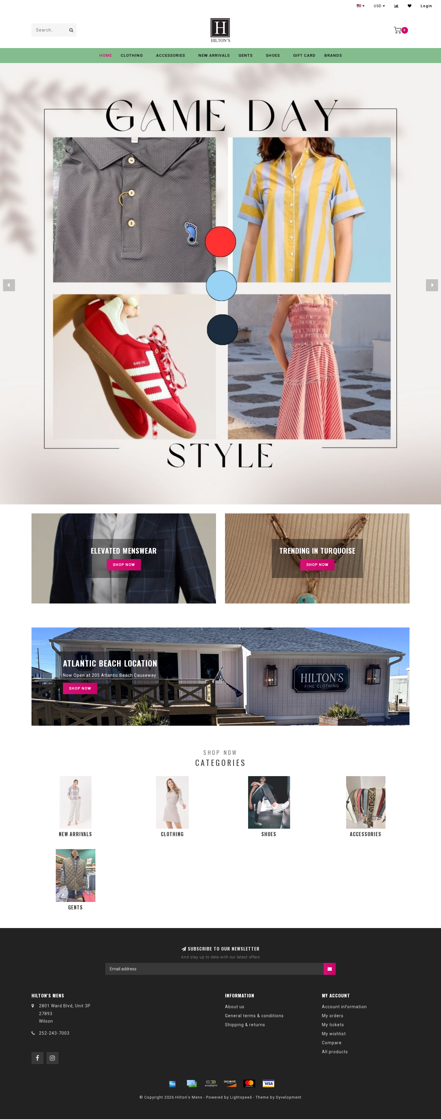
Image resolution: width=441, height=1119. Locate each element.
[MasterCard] (249, 1083)
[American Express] (172, 1083)
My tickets (333, 1024)
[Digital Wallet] (210, 1083)
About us (234, 1006)
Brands (333, 55)
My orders (333, 1015)
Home (105, 55)
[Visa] (268, 1083)
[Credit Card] (191, 1083)
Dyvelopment (289, 1097)
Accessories (170, 55)
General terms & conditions (254, 1015)
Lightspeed (241, 1097)
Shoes (273, 55)
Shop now (317, 564)
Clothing (132, 55)
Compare (332, 1042)
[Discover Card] (230, 1083)
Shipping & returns (245, 1024)
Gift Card (304, 55)
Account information (344, 1006)
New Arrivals (214, 55)
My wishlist (334, 1033)
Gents (245, 55)
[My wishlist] (410, 6)
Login (426, 6)
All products (335, 1051)
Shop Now (124, 564)
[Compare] (396, 6)
